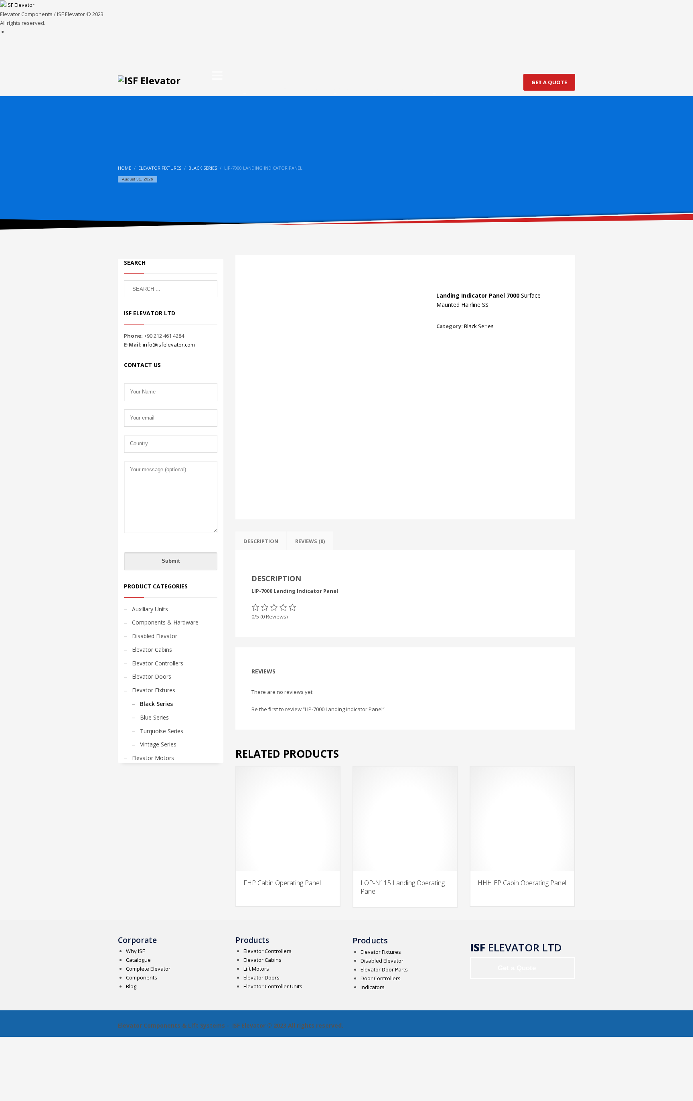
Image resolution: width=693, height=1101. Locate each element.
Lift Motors (256, 968)
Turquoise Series (161, 731)
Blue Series (154, 717)
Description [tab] (260, 541)
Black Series (479, 326)
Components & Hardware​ (165, 622)
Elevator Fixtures (153, 690)
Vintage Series (158, 744)
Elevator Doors (151, 676)
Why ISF (135, 951)
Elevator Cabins (152, 649)
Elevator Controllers (157, 663)
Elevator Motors (153, 758)
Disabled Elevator (154, 636)
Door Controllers (381, 978)
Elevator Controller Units (272, 986)
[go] (207, 289)
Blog (131, 986)
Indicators (373, 987)
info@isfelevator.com (169, 344)
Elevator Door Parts (384, 969)
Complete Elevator (148, 968)
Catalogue (138, 959)
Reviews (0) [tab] (310, 541)
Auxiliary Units (150, 609)
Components (141, 977)
